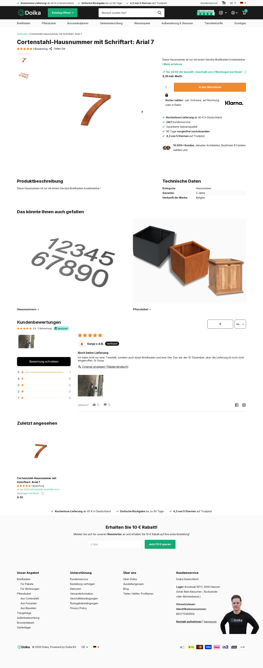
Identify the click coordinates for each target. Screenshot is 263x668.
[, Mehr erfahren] (223, 13)
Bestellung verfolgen (82, 583)
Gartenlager (24, 627)
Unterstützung (81, 573)
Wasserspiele (142, 23)
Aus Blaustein (28, 608)
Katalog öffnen (61, 12)
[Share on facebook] (237, 405)
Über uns (129, 573)
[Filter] (220, 324)
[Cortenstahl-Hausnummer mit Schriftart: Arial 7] (38, 452)
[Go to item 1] (27, 344)
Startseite (22, 33)
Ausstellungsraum (133, 583)
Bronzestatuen (25, 622)
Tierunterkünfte (213, 23)
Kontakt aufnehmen (189, 621)
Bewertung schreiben (44, 361)
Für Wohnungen (30, 588)
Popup (245, 71)
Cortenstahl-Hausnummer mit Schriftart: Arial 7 (36, 480)
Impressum (210, 621)
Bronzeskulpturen (77, 23)
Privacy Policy (78, 608)
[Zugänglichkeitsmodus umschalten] (224, 3)
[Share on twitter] (244, 405)
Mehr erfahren (173, 64)
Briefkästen (23, 23)
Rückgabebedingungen (84, 603)
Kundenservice (209, 3)
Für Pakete (27, 583)
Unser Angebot (28, 573)
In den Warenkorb (210, 87)
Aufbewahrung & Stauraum (177, 23)
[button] (25, 48)
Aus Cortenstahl (30, 598)
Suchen (159, 12)
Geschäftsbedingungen (84, 598)
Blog (126, 588)
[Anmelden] (234, 13)
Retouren (75, 588)
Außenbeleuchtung (28, 617)
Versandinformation (81, 593)
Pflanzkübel (49, 23)
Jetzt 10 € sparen (160, 544)
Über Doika (130, 579)
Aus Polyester (29, 603)
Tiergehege (24, 612)
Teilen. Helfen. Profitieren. (138, 593)
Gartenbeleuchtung (111, 23)
